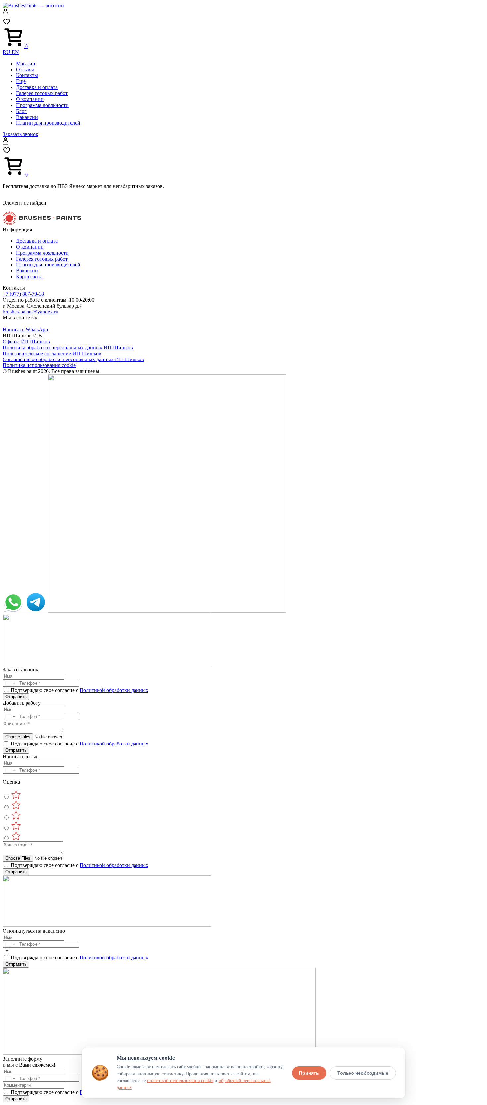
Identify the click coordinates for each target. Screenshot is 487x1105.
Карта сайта (29, 276)
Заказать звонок (20, 134)
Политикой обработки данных (114, 690)
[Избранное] (7, 23)
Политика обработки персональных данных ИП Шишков (68, 347)
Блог (21, 111)
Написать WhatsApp (25, 329)
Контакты (27, 75)
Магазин (25, 63)
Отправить (16, 696)
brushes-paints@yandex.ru (30, 311)
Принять (309, 1073)
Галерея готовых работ (42, 93)
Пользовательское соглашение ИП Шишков (52, 353)
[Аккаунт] (5, 14)
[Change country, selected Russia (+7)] (10, 683)
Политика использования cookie (39, 365)
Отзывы (25, 69)
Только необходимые (362, 1073)
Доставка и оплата (37, 87)
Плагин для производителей (48, 123)
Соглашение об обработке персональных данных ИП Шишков (73, 359)
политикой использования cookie (180, 1080)
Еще (21, 81)
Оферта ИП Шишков (26, 341)
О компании (30, 99)
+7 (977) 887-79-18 (23, 294)
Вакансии (27, 117)
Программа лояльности (42, 105)
